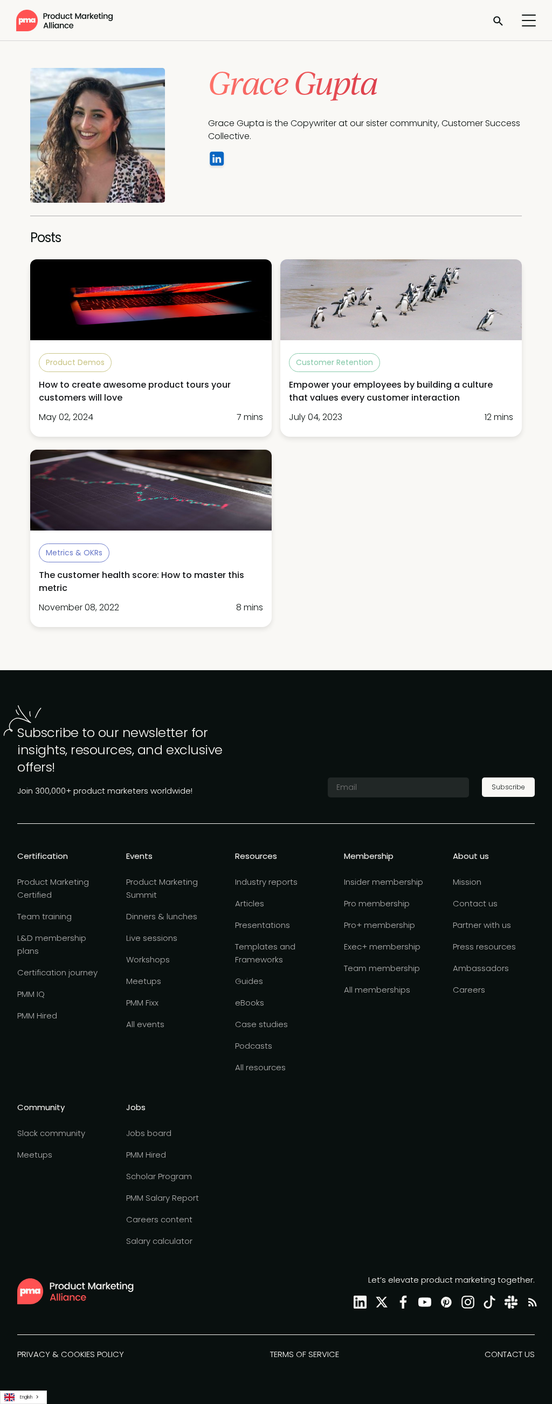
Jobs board (148, 1133)
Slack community (51, 1133)
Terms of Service (304, 1354)
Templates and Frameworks (265, 953)
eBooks (249, 1002)
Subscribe (508, 787)
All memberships (377, 989)
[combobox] (23, 1397)
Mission (467, 881)
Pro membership (377, 903)
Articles (249, 903)
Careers (469, 989)
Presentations (262, 925)
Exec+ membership (382, 946)
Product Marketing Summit (162, 888)
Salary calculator (159, 1241)
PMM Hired (37, 1015)
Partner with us (482, 925)
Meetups (143, 981)
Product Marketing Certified (53, 888)
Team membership (382, 968)
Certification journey (57, 972)
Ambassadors (481, 968)
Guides (249, 981)
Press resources (484, 946)
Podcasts (253, 1045)
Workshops (148, 959)
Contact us (475, 903)
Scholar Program (159, 1176)
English (26, 1397)
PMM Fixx (142, 1002)
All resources (260, 1067)
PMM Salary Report (162, 1197)
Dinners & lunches (161, 916)
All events (145, 1024)
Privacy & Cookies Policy (70, 1354)
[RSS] (530, 1302)
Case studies (261, 1024)
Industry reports (266, 881)
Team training (44, 916)
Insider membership (383, 881)
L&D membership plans (51, 944)
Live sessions (151, 938)
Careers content (159, 1219)
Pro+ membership (379, 925)
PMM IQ (31, 994)
